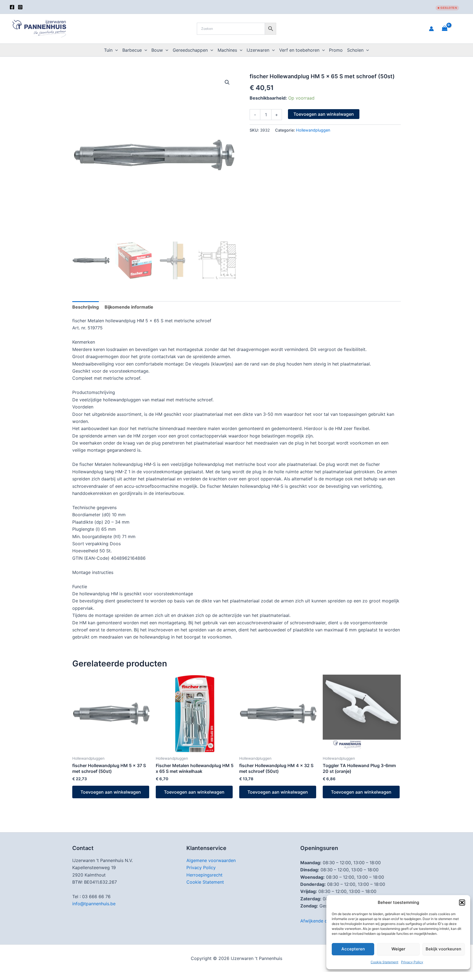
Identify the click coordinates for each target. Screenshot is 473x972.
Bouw (157, 50)
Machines (227, 50)
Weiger (398, 948)
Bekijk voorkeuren (443, 948)
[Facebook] (12, 7)
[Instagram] (20, 7)
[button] (462, 902)
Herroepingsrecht (204, 875)
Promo (336, 50)
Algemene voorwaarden (211, 860)
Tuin (108, 50)
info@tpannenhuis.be (94, 903)
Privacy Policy (412, 962)
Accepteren (353, 948)
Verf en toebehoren (299, 50)
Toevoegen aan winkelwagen (323, 114)
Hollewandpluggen (313, 130)
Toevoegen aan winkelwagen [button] (110, 792)
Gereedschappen (190, 50)
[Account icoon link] (431, 28)
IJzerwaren (258, 50)
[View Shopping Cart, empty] (451, 29)
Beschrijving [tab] (85, 307)
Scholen (355, 50)
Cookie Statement (384, 962)
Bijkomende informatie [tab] (129, 307)
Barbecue (132, 50)
